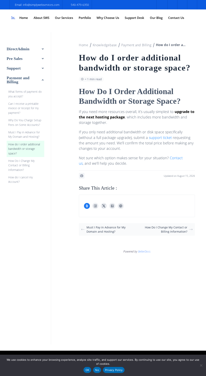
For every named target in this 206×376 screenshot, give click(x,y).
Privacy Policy (114, 370)
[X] (104, 206)
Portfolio (85, 18)
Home (23, 18)
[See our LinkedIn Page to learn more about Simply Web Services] (191, 4)
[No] (201, 365)
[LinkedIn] (112, 206)
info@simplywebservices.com (41, 5)
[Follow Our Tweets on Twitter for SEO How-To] (171, 4)
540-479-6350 (80, 5)
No (97, 370)
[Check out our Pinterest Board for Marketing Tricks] (181, 4)
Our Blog (156, 18)
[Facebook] (95, 206)
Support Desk (134, 18)
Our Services (64, 18)
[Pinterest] (121, 206)
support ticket (160, 137)
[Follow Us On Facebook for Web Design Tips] (162, 4)
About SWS (41, 18)
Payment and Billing (136, 45)
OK (87, 370)
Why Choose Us (108, 18)
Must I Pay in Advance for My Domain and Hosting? (106, 229)
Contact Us (176, 18)
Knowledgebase (105, 45)
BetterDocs (144, 251)
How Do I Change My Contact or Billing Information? (166, 229)
